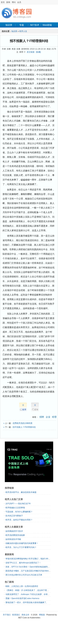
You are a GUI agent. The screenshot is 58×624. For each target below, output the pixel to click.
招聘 (41, 417)
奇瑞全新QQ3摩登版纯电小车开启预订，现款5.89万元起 (29, 559)
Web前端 (47, 25)
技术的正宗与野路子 (14, 516)
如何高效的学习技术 (14, 531)
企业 (48, 417)
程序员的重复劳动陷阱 (15, 535)
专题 (21, 25)
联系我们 (16, 615)
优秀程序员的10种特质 (22, 423)
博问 (14, 2)
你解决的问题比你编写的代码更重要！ (21, 543)
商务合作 (25, 615)
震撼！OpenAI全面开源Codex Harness (22, 598)
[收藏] (38, 52)
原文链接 (30, 52)
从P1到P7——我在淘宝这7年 (18, 503)
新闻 (8, 2)
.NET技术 (34, 25)
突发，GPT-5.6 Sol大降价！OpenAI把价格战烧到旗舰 (28, 567)
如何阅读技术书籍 (13, 539)
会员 (19, 2)
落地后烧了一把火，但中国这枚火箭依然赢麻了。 (26, 602)
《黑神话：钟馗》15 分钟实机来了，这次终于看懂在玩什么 (31, 590)
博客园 (42, 615)
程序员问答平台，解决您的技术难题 (20, 492)
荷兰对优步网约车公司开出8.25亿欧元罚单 (23, 575)
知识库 (8, 25)
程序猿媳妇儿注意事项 (15, 508)
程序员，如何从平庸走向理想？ (19, 520)
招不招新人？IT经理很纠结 (29, 41)
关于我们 (7, 615)
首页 (3, 2)
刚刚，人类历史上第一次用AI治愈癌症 (21, 586)
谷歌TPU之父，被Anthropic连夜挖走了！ (23, 563)
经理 (54, 417)
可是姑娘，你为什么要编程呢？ (19, 512)
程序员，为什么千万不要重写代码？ (20, 547)
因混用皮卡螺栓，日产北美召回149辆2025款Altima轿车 (29, 571)
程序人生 (23, 31)
